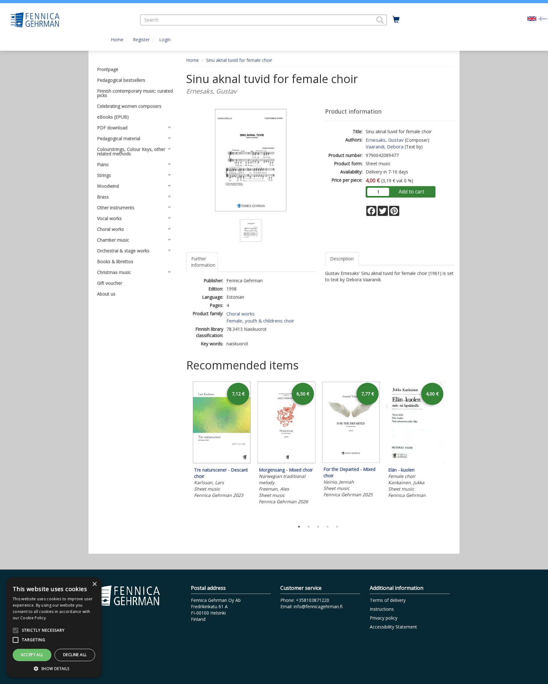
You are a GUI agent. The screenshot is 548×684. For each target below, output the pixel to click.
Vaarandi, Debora (384, 146)
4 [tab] (327, 527)
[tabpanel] (221, 440)
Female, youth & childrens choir (260, 320)
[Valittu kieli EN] (531, 18)
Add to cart (411, 191)
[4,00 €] (416, 462)
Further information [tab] (203, 262)
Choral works (240, 313)
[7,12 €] (221, 462)
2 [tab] (308, 527)
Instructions (382, 609)
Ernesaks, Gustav (385, 140)
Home (117, 39)
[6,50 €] (286, 462)
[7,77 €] (351, 461)
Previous (184, 450)
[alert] (53, 627)
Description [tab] (342, 259)
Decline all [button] (75, 654)
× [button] (94, 584)
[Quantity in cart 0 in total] (396, 19)
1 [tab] (299, 527)
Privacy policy (383, 618)
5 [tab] (337, 527)
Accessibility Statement (393, 627)
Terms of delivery (388, 600)
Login (165, 39)
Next (451, 450)
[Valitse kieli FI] (542, 18)
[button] (380, 20)
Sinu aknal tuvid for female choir (239, 60)
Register (141, 39)
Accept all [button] (32, 654)
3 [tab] (318, 527)
